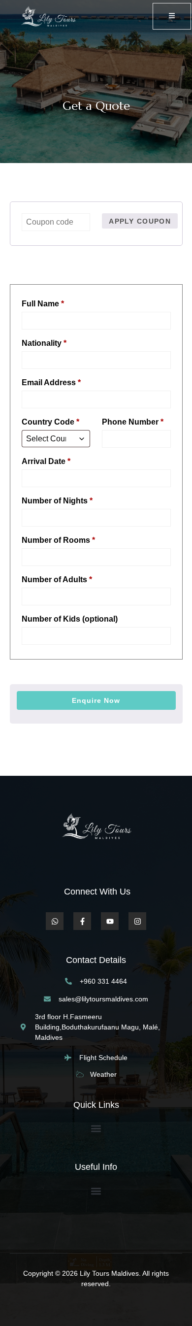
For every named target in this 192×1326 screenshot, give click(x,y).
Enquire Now (96, 700)
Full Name (43, 303)
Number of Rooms (58, 540)
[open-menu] (172, 16)
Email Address (51, 382)
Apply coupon (140, 221)
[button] (96, 1129)
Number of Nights (57, 501)
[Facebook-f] (82, 921)
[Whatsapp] (55, 921)
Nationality (44, 343)
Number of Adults (57, 579)
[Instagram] (137, 921)
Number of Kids (70, 619)
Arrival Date (46, 461)
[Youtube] (110, 921)
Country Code (50, 422)
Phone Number (132, 422)
